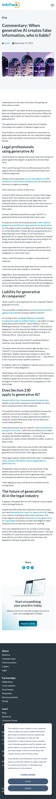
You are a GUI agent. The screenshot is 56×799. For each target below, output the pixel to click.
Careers (5, 666)
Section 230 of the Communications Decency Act (25, 400)
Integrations (7, 681)
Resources (6, 716)
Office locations (9, 662)
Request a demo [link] (28, 623)
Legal (4, 670)
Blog (4, 17)
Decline (28, 788)
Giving (5, 701)
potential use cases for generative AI (28, 512)
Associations (7, 689)
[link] (11, 4)
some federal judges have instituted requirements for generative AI (27, 225)
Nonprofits (7, 693)
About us (6, 655)
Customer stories (9, 720)
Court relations (8, 685)
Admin (7, 43)
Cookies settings (28, 774)
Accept (28, 781)
